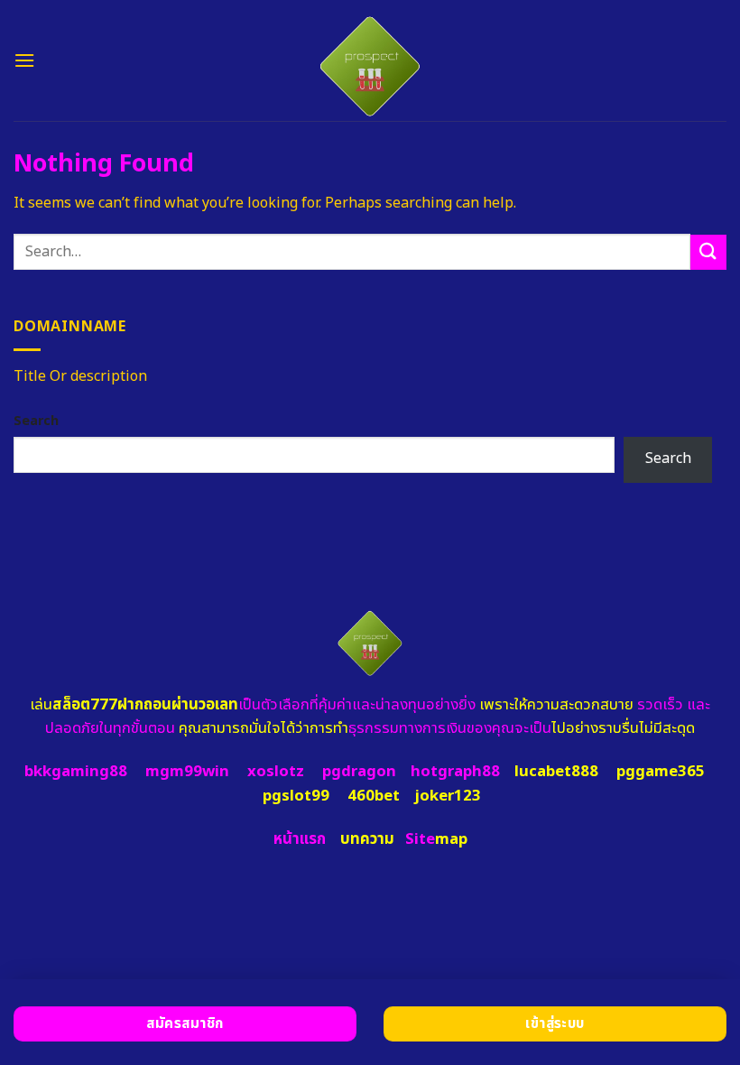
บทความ (367, 839)
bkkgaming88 (75, 771)
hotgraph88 (455, 771)
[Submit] (708, 252)
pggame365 (660, 771)
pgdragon (359, 771)
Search (36, 421)
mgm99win (187, 771)
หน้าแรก (299, 839)
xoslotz (275, 771)
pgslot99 (296, 796)
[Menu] (24, 60)
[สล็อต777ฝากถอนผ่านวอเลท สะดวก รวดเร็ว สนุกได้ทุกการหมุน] (370, 60)
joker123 (447, 796)
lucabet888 (556, 771)
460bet (373, 796)
